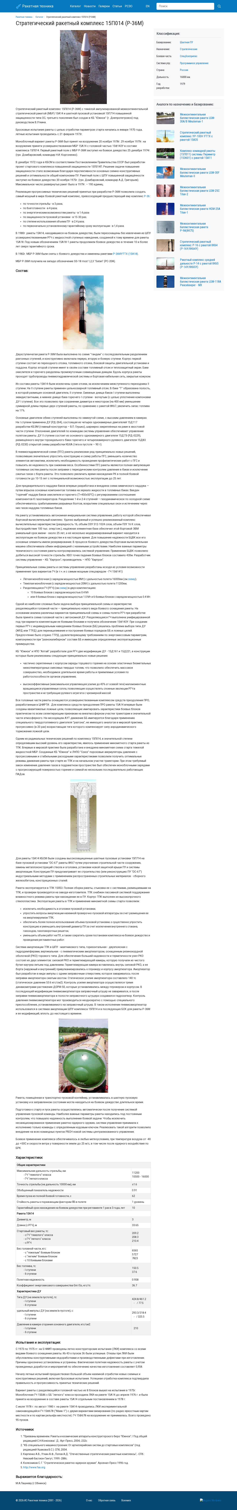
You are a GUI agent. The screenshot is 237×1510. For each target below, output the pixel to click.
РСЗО (128, 6)
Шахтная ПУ (186, 42)
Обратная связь (107, 1500)
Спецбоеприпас (188, 56)
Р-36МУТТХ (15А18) (125, 253)
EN (147, 6)
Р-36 (147, 196)
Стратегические (188, 49)
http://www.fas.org (34, 1467)
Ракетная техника (37, 6)
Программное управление (194, 63)
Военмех (126, 1500)
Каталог (75, 6)
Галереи (104, 6)
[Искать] (217, 6)
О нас (89, 1500)
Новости (90, 6)
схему (131, 579)
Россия (184, 70)
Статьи (117, 6)
